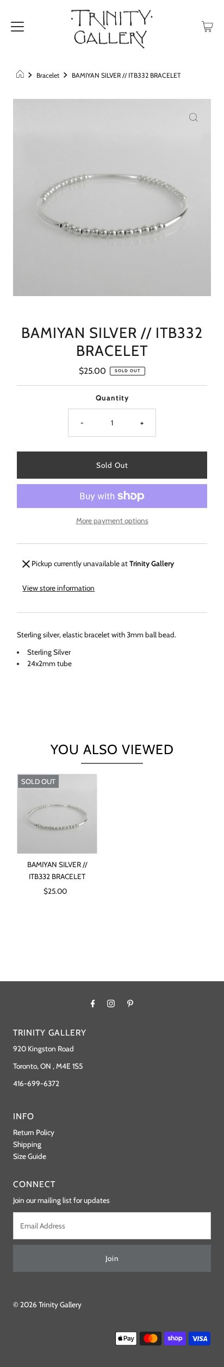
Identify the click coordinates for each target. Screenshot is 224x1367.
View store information (58, 588)
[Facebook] (93, 1003)
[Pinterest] (130, 1003)
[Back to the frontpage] (21, 75)
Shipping (27, 1144)
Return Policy (33, 1132)
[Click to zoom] (194, 116)
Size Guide (29, 1156)
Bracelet (47, 75)
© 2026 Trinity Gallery (47, 1304)
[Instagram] (111, 1003)
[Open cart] (207, 25)
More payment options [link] (112, 520)
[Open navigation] (17, 25)
